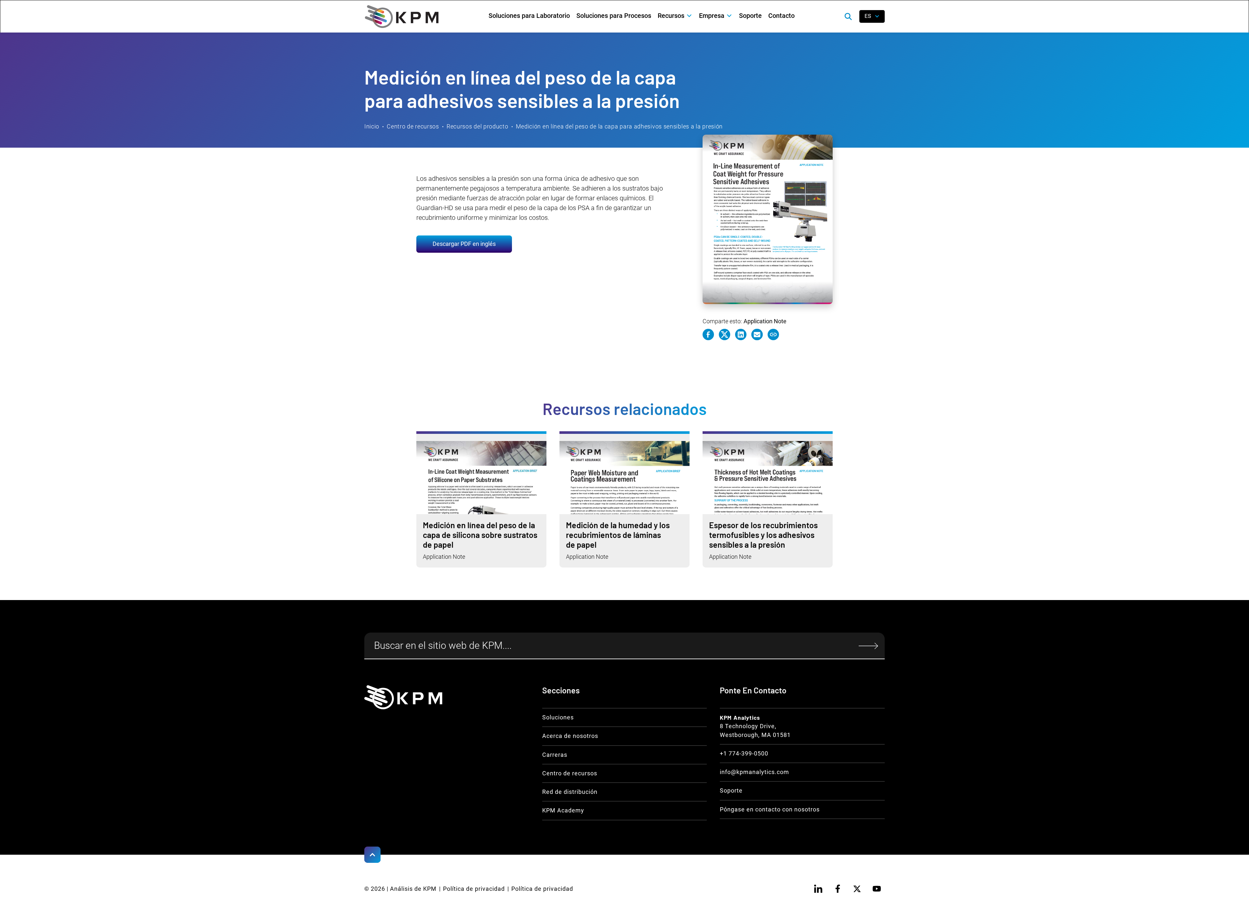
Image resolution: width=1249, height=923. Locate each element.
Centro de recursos (413, 126)
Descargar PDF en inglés (464, 244)
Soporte (750, 16)
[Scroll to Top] (372, 855)
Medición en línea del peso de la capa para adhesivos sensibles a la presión (619, 126)
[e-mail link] (757, 334)
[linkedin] (818, 889)
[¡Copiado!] (773, 334)
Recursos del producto (477, 126)
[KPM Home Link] (403, 697)
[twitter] (857, 889)
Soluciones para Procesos (613, 16)
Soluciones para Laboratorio (529, 16)
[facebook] (837, 889)
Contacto (781, 16)
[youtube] (876, 889)
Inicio (371, 126)
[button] (675, 15)
